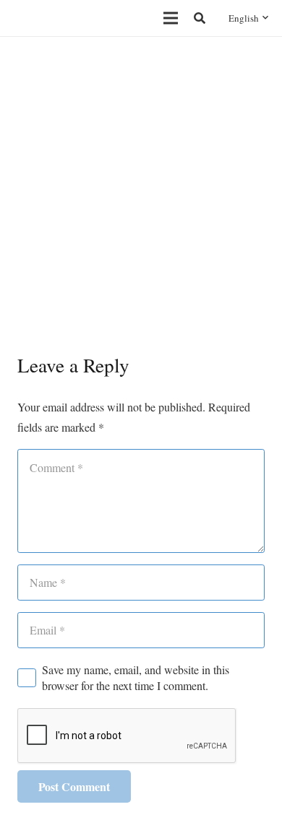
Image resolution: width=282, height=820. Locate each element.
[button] (200, 18)
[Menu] (170, 18)
